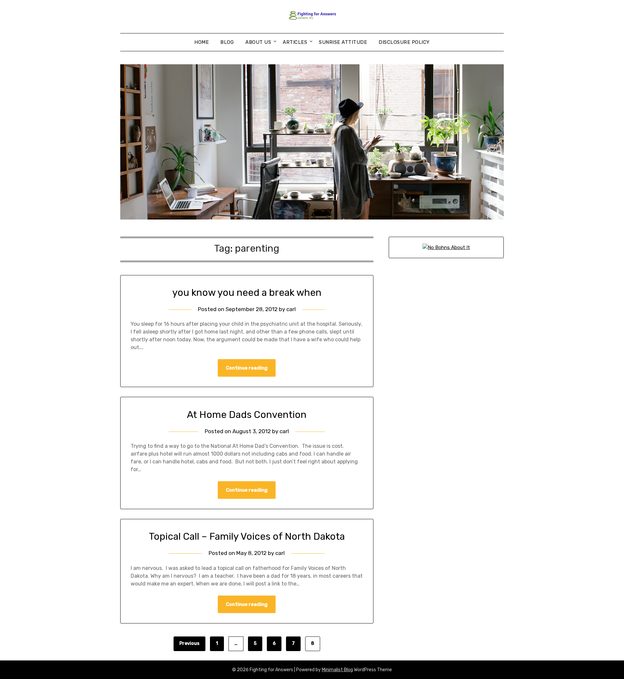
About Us (258, 42)
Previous (189, 643)
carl (291, 309)
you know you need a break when (246, 292)
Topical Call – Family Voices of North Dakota (247, 536)
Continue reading (246, 368)
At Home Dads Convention (246, 415)
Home (201, 42)
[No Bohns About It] (446, 247)
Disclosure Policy (404, 42)
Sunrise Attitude (343, 42)
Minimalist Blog (337, 670)
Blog (227, 42)
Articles (295, 42)
